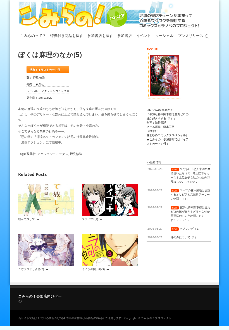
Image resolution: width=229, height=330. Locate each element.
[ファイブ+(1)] (110, 215)
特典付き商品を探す (66, 35)
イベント (143, 35)
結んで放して (26, 219)
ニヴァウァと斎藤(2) (31, 269)
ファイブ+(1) (90, 219)
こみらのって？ (33, 35)
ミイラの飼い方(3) (93, 269)
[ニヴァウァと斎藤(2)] (46, 265)
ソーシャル (164, 35)
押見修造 (76, 154)
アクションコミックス (52, 154)
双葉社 (31, 154)
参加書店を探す (100, 35)
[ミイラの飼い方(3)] (110, 265)
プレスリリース (190, 35)
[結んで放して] (46, 215)
